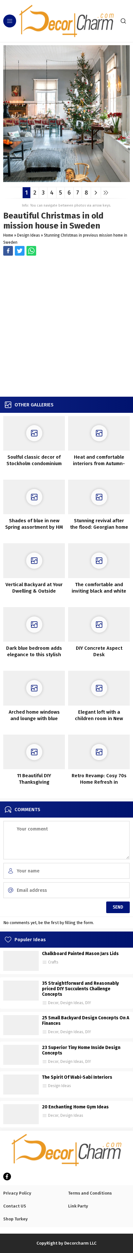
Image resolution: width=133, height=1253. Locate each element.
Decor (53, 1003)
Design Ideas (28, 235)
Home (8, 235)
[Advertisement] (66, 326)
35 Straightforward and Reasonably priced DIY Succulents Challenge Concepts (80, 989)
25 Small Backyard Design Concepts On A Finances (85, 1020)
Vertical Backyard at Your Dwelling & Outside (34, 588)
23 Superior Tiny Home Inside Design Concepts (81, 1050)
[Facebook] (7, 1176)
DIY (88, 1003)
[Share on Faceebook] (20, 251)
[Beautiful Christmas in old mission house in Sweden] (66, 179)
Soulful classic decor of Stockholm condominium (34, 460)
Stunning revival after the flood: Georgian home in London (99, 527)
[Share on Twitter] (31, 251)
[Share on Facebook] (8, 251)
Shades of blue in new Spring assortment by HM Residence (34, 527)
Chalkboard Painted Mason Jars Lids (80, 953)
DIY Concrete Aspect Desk (99, 651)
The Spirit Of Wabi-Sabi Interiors (77, 1077)
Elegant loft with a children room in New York (99, 718)
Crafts (53, 962)
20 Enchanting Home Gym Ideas (75, 1107)
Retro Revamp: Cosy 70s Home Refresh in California (99, 782)
